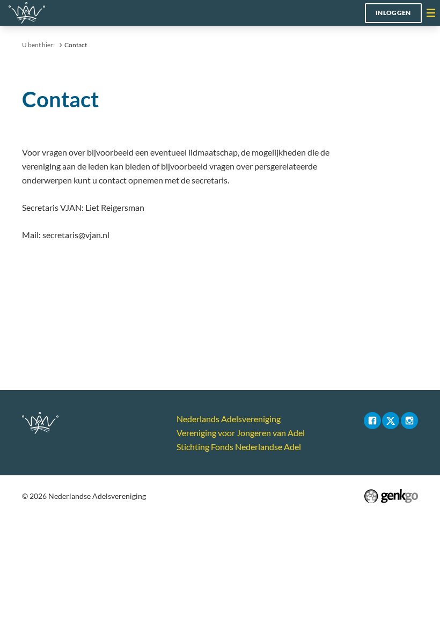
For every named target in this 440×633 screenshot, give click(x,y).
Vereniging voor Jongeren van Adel (241, 433)
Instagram (409, 420)
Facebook (372, 420)
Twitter (390, 420)
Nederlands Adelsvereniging (229, 419)
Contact (75, 45)
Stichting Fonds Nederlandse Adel (239, 446)
